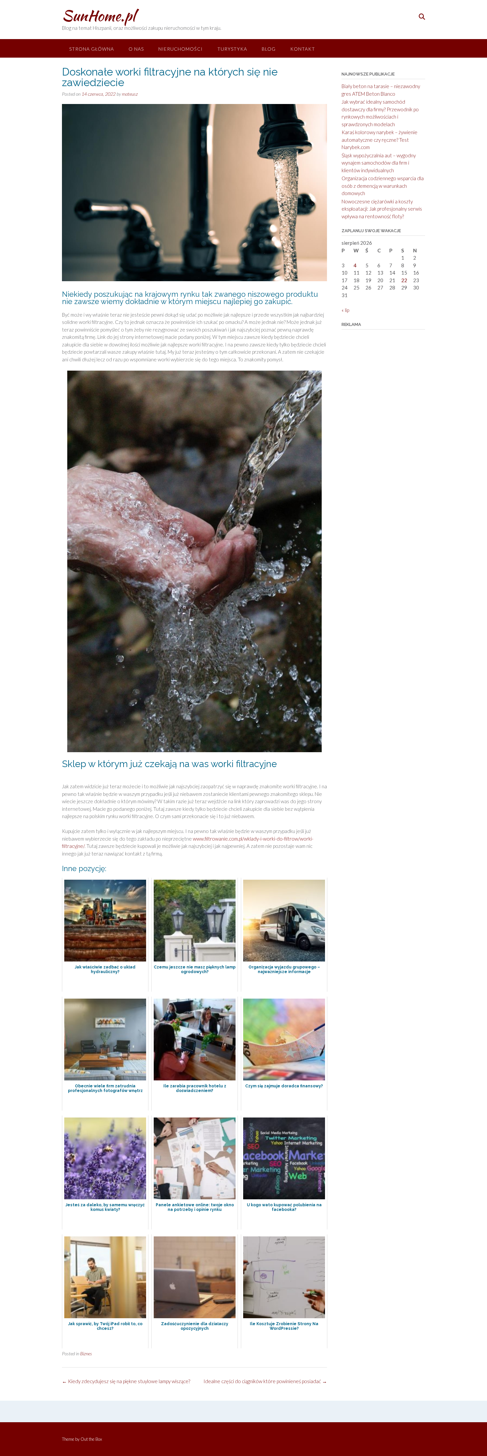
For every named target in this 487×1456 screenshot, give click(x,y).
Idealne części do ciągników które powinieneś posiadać (265, 1381)
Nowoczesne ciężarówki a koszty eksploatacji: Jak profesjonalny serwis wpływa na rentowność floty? (382, 208)
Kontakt (302, 49)
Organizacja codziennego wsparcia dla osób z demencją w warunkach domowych (383, 185)
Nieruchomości (180, 49)
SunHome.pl (98, 15)
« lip (345, 310)
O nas (136, 49)
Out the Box (91, 1439)
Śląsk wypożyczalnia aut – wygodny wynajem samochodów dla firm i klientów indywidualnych (379, 162)
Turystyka (232, 49)
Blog (269, 49)
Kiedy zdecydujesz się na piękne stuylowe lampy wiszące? (126, 1381)
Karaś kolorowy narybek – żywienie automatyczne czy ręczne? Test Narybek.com (379, 139)
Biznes (86, 1353)
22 (404, 280)
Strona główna (91, 49)
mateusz (130, 94)
